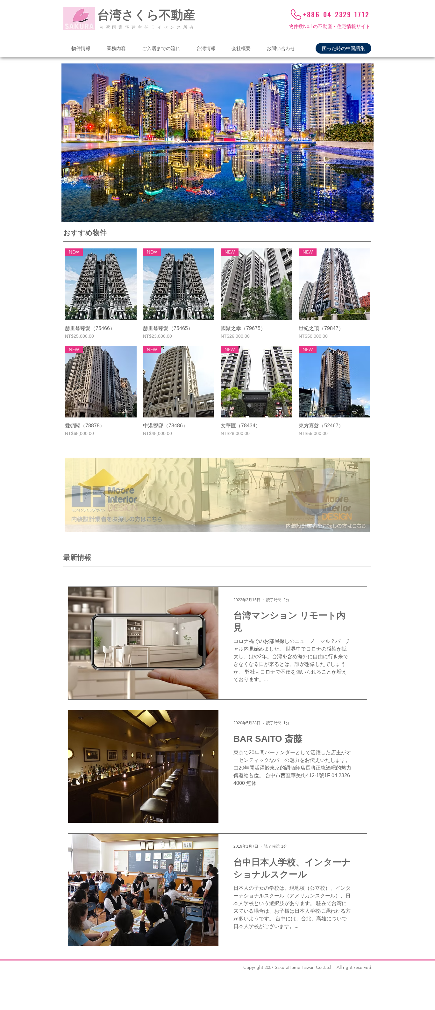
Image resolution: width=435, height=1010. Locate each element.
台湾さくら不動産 (146, 15)
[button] (80, 48)
